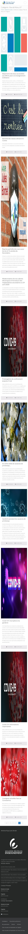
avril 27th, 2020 (19, 301)
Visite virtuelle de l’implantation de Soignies (11, 927)
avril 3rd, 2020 (18, 484)
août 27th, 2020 (19, 151)
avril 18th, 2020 (19, 397)
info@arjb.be (4, 899)
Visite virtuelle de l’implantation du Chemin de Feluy (13, 930)
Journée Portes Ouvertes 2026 (8, 867)
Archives (19, 924)
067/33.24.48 (5, 896)
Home (2, 9)
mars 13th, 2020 (19, 743)
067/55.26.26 (5, 891)
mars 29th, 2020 (19, 543)
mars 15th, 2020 (19, 646)
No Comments (9, 94)
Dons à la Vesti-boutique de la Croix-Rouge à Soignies (13, 877)
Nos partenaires (5, 924)
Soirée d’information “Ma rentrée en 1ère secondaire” (13, 874)
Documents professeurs (15, 921)
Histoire (13, 924)
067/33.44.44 (5, 911)
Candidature (4, 921)
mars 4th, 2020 (19, 817)
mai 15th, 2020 (19, 271)
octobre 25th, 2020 (18, 94)
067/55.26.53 (5, 906)
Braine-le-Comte (9, 9)
